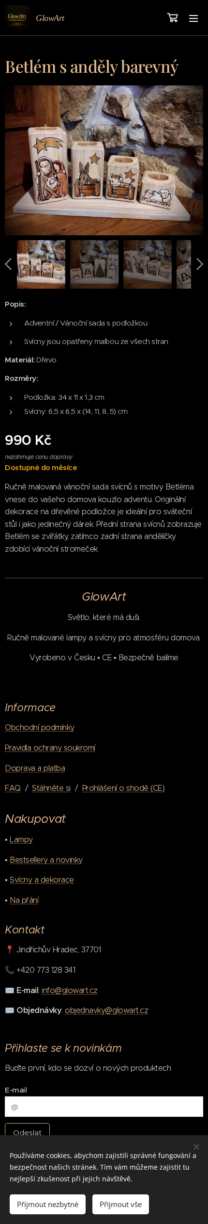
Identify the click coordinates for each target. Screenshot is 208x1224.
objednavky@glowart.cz (106, 1010)
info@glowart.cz (70, 990)
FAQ (13, 788)
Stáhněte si (51, 788)
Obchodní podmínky (39, 727)
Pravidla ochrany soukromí (50, 747)
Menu (193, 18)
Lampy (21, 839)
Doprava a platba (35, 768)
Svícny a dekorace (42, 879)
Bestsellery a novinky (46, 860)
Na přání (24, 900)
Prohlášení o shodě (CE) (123, 788)
